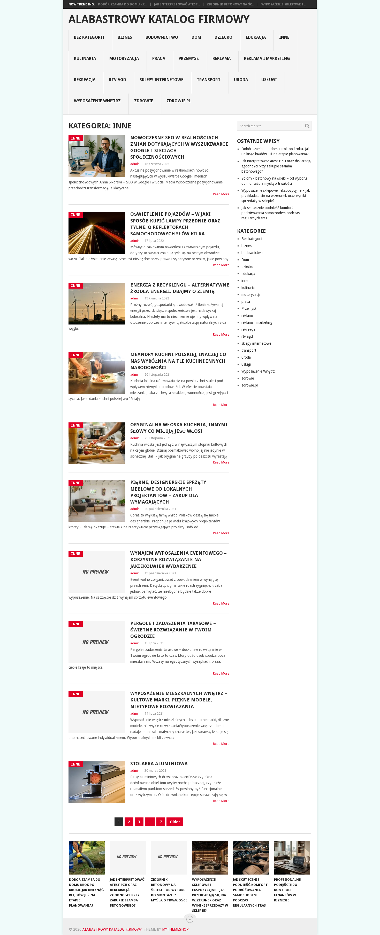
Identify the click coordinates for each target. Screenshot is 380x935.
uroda (241, 79)
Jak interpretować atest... (177, 4)
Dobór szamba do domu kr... (122, 4)
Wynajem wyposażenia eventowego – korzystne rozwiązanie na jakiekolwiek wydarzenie (178, 559)
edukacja (256, 37)
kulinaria (85, 58)
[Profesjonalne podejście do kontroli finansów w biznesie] (292, 858)
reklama (221, 58)
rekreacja (84, 79)
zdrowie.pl (178, 100)
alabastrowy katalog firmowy (159, 19)
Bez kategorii (89, 37)
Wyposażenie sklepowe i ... (283, 4)
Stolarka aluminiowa (159, 763)
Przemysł (189, 58)
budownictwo (162, 37)
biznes (125, 37)
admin (135, 164)
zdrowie (143, 100)
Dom (196, 37)
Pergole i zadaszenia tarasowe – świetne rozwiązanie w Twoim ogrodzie (173, 630)
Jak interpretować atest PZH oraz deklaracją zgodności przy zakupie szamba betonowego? (276, 166)
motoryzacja (124, 58)
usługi (269, 79)
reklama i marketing (267, 58)
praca (158, 58)
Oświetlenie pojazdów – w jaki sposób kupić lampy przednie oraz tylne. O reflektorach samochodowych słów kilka (175, 223)
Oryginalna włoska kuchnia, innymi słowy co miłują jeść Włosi (178, 428)
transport (209, 79)
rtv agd (117, 79)
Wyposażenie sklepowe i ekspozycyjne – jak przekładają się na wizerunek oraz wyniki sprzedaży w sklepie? (275, 195)
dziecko (223, 37)
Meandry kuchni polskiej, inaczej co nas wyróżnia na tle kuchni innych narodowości (178, 361)
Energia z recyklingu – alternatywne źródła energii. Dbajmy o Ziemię (179, 288)
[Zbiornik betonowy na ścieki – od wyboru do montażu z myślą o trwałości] (169, 858)
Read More (221, 194)
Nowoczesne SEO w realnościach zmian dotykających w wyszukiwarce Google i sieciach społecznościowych (179, 147)
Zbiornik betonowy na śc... (230, 4)
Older (175, 822)
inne (284, 37)
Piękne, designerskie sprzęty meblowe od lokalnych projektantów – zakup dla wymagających (168, 492)
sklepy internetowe (161, 79)
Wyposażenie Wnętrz (97, 100)
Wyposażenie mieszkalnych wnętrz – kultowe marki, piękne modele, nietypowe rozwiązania (178, 700)
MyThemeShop (175, 929)
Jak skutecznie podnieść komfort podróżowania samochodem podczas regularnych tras (270, 213)
